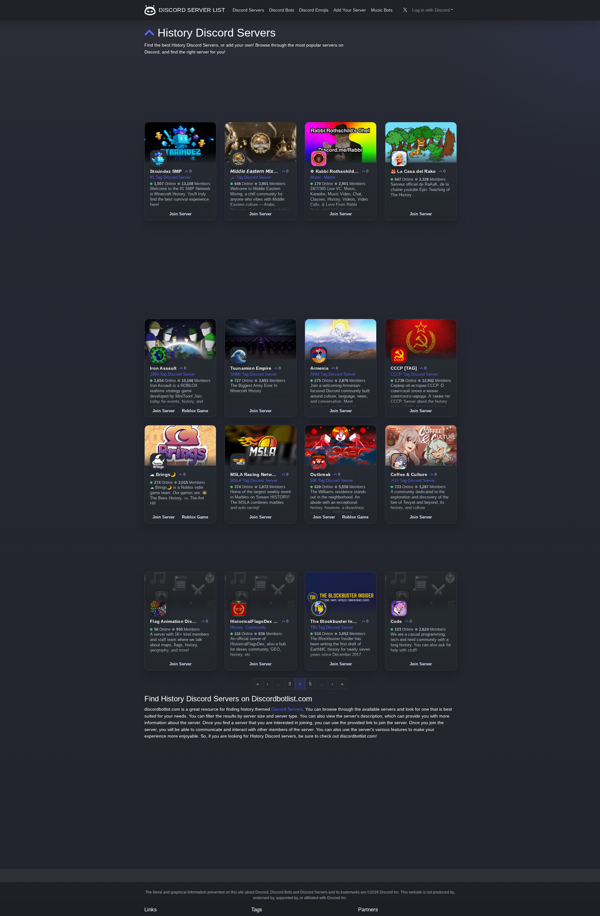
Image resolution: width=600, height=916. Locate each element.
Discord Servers (248, 10)
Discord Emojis (313, 10)
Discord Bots (281, 10)
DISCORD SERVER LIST (191, 10)
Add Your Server (349, 10)
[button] (433, 10)
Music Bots (381, 10)
